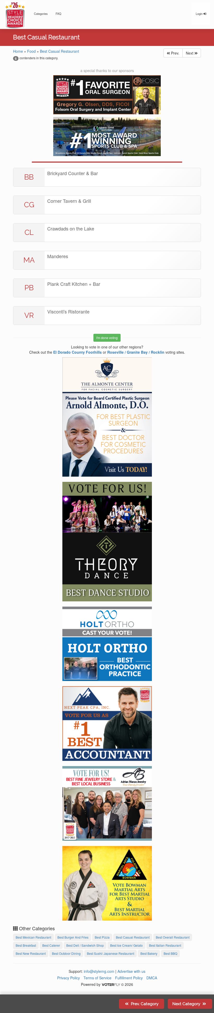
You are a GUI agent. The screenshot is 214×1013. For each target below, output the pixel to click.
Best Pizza (102, 937)
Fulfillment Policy (129, 977)
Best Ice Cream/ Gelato (126, 945)
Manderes (57, 256)
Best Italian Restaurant (165, 945)
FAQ (58, 13)
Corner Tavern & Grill (69, 200)
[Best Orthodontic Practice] (107, 643)
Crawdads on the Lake (70, 228)
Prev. (174, 53)
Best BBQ (170, 953)
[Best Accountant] (107, 723)
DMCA (151, 977)
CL (29, 232)
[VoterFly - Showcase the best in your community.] (111, 984)
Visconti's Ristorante (68, 311)
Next (190, 53)
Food (31, 51)
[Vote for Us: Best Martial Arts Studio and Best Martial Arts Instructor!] (107, 882)
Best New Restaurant (31, 953)
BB (29, 177)
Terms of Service (97, 977)
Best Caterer (51, 945)
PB (29, 287)
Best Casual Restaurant (59, 51)
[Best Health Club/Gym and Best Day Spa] (107, 136)
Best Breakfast (26, 945)
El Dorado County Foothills (77, 352)
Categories (41, 13)
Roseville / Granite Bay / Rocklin (135, 352)
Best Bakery (148, 953)
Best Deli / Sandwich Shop (85, 945)
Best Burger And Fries (72, 937)
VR (29, 315)
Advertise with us (131, 971)
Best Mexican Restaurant (33, 937)
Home (18, 51)
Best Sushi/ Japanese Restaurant (110, 953)
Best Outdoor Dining (66, 953)
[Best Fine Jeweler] (107, 802)
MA (29, 260)
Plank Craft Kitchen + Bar (73, 283)
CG (29, 204)
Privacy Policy (68, 977)
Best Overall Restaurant (172, 937)
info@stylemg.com (99, 971)
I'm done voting (107, 337)
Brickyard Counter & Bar (72, 173)
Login (199, 13)
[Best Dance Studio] (107, 541)
